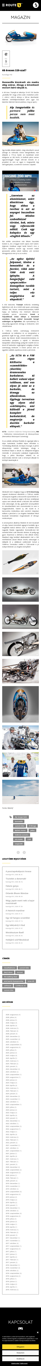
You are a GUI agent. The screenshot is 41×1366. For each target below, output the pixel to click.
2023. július (10, 1107)
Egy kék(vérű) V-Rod (15, 925)
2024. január (10, 1094)
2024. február (11, 1091)
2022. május (10, 1132)
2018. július (10, 1219)
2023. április (10, 1115)
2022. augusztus (12, 1129)
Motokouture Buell (15, 932)
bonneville (19, 821)
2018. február (11, 1232)
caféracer (7, 986)
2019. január (10, 1205)
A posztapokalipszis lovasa (18, 871)
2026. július (10, 1017)
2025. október (11, 1042)
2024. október (11, 1072)
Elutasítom (20, 1353)
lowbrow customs (21, 835)
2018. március (11, 1230)
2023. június (10, 1110)
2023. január (10, 1118)
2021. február (11, 1162)
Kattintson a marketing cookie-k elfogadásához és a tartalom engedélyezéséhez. (20, 182)
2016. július (10, 1279)
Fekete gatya (12, 886)
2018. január (10, 1235)
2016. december (12, 1265)
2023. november (12, 1099)
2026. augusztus (12, 1015)
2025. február (11, 1064)
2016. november (12, 1268)
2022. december (12, 1121)
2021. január (10, 1164)
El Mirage (32, 826)
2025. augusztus (12, 1047)
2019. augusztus (12, 1194)
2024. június (10, 1080)
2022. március (11, 1137)
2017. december (12, 1238)
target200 (19, 844)
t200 (29, 839)
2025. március (11, 1061)
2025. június (10, 1053)
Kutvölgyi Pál (7, 75)
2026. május (10, 1023)
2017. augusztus (12, 1249)
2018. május (10, 1224)
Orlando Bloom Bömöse (17, 893)
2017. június (10, 1254)
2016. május (10, 1284)
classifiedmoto (9, 968)
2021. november (12, 1145)
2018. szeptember (12, 1213)
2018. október (11, 1211)
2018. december (12, 1208)
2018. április (10, 1227)
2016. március (11, 1290)
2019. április (10, 1202)
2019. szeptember (12, 1192)
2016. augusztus (12, 1276)
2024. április (10, 1085)
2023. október (11, 1102)
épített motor (20, 830)
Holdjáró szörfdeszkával (17, 939)
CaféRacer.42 (21, 986)
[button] (38, 1332)
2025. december (12, 1036)
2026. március (11, 1028)
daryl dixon (8, 972)
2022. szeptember (12, 1126)
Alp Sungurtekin (21, 817)
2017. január (10, 1262)
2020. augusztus (12, 1172)
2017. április (10, 1257)
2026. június (10, 1020)
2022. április (10, 1134)
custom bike (19, 826)
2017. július (10, 1251)
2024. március (11, 1088)
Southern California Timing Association (21, 432)
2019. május (10, 1200)
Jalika (32, 830)
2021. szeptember (12, 1151)
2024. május (10, 1083)
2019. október (11, 1189)
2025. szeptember (12, 1045)
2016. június (10, 1281)
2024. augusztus (12, 1077)
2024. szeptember (12, 1074)
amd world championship (13, 981)
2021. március (11, 1159)
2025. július (10, 1050)
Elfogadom (20, 1347)
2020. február (11, 1178)
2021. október (11, 1148)
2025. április (10, 1058)
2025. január (10, 1066)
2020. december (12, 1167)
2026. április (10, 1025)
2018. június (10, 1222)
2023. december (12, 1096)
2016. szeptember (12, 1273)
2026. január (10, 1034)
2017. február (11, 1260)
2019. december (12, 1183)
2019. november (12, 1186)
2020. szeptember (12, 1170)
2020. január (10, 1181)
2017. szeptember (12, 1246)
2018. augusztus (12, 1216)
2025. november (12, 1039)
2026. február (11, 1031)
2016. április (10, 1287)
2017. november (12, 1241)
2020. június (10, 1175)
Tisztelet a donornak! (16, 878)
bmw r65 (31, 981)
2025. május (10, 1055)
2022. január (10, 1143)
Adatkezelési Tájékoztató (19, 1363)
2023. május (10, 1113)
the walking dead (10, 977)
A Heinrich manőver (15, 910)
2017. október (11, 1243)
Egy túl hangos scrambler (18, 918)
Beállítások (20, 1359)
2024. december (12, 1069)
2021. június (10, 1153)
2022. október (11, 1123)
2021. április (10, 1156)
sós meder (19, 839)
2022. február (11, 1140)
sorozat (20, 972)
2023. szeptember (12, 1104)
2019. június (10, 1197)
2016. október (11, 1271)
